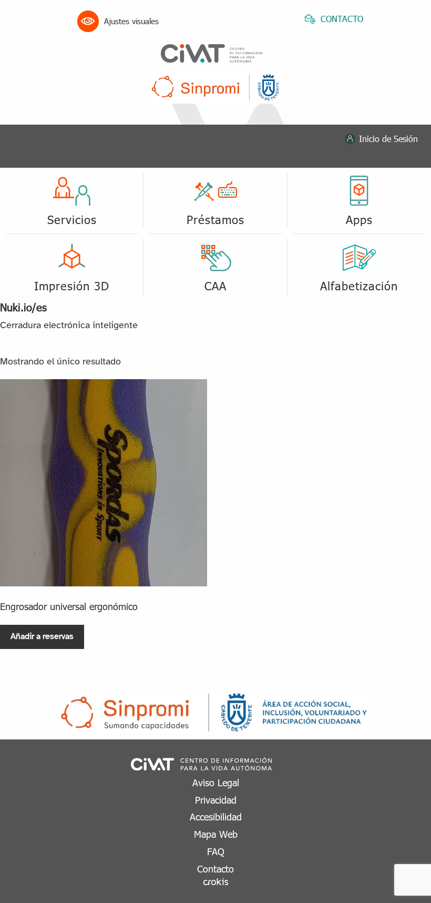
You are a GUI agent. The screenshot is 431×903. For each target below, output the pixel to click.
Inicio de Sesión (388, 138)
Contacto (215, 869)
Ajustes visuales (131, 21)
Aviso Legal (215, 782)
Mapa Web (216, 834)
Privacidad (216, 800)
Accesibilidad (216, 816)
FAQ (215, 851)
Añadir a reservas (42, 636)
